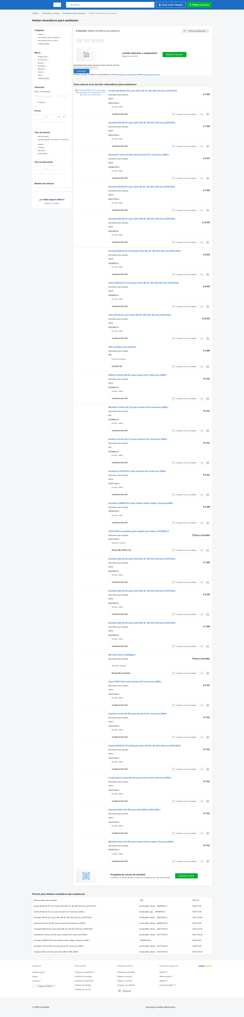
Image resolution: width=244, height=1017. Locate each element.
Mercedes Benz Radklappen (121, 655)
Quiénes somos (38, 972)
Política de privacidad (83, 976)
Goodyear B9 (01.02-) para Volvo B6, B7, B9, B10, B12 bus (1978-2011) (141, 123)
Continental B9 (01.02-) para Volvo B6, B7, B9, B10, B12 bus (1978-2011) (142, 91)
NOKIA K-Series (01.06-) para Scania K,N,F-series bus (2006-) (137, 375)
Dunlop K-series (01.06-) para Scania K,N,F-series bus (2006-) (137, 714)
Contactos (36, 981)
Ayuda (34, 976)
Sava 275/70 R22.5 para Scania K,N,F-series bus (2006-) (134, 682)
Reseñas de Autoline (83, 985)
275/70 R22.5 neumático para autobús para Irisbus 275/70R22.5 (138, 531)
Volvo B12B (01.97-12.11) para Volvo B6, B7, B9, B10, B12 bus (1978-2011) (143, 283)
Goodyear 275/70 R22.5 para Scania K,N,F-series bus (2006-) (137, 471)
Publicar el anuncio (174, 55)
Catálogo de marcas (83, 989)
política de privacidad (126, 74)
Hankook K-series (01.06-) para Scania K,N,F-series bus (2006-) (138, 155)
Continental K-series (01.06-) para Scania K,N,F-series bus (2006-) (139, 778)
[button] (201, 114)
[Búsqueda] (68, 4)
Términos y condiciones (84, 972)
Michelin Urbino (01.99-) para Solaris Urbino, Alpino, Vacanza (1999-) (141, 842)
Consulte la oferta (186, 876)
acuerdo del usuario (152, 74)
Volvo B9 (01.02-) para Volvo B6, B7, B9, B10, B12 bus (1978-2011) (139, 315)
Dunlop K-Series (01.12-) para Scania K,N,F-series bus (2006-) (137, 439)
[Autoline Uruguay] (41, 5)
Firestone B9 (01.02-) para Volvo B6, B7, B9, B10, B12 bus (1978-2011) (141, 187)
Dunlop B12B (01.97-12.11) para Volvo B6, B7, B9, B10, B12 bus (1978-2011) (144, 251)
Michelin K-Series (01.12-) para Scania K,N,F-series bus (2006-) (138, 407)
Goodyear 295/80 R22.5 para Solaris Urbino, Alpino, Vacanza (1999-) (140, 503)
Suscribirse (81, 71)
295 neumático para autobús (122, 347)
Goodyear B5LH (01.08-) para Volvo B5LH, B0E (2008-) (134, 810)
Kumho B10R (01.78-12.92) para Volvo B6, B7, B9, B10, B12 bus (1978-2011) (144, 746)
